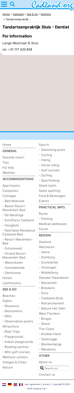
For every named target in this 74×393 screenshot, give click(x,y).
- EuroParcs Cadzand (18, 220)
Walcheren (46, 247)
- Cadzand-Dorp (51, 298)
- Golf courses (49, 170)
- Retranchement (51, 303)
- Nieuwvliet (48, 283)
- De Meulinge (12, 215)
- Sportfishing (49, 180)
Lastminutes (11, 283)
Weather (8, 173)
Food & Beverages (52, 196)
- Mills (7, 316)
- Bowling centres (15, 347)
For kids (8, 167)
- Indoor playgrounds (17, 342)
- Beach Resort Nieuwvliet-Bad (13, 208)
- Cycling (45, 155)
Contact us (47, 374)
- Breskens (47, 288)
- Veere (44, 252)
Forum (43, 229)
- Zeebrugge (48, 339)
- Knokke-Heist (50, 334)
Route (43, 214)
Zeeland (45, 242)
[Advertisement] (37, 93)
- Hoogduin (10, 225)
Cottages (9, 196)
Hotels (7, 278)
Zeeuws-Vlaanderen (54, 278)
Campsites (10, 191)
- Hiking (44, 160)
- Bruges (45, 319)
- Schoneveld (12, 248)
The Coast (46, 329)
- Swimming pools (52, 150)
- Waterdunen (12, 262)
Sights (7, 301)
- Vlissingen (47, 267)
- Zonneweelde (13, 268)
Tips (5, 162)
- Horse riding (49, 165)
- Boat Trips (11, 331)
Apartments (11, 185)
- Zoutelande (48, 262)
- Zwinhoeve (11, 273)
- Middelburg (48, 272)
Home (6, 145)
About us (45, 362)
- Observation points (17, 321)
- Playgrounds (12, 337)
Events (44, 201)
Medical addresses (53, 224)
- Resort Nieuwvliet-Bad (17, 241)
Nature (7, 367)
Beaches (8, 296)
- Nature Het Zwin (52, 308)
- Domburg (47, 257)
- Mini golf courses (16, 352)
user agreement (32, 384)
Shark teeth (47, 185)
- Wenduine (47, 349)
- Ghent (44, 324)
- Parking (45, 219)
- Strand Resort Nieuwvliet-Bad (14, 255)
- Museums (10, 306)
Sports (44, 145)
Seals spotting (49, 191)
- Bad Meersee (13, 201)
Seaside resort (13, 157)
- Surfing (45, 175)
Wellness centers (15, 357)
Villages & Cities (14, 362)
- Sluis (43, 293)
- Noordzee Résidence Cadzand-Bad (18, 232)
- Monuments (12, 311)
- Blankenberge (50, 344)
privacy (46, 384)
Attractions (10, 326)
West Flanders (49, 313)
